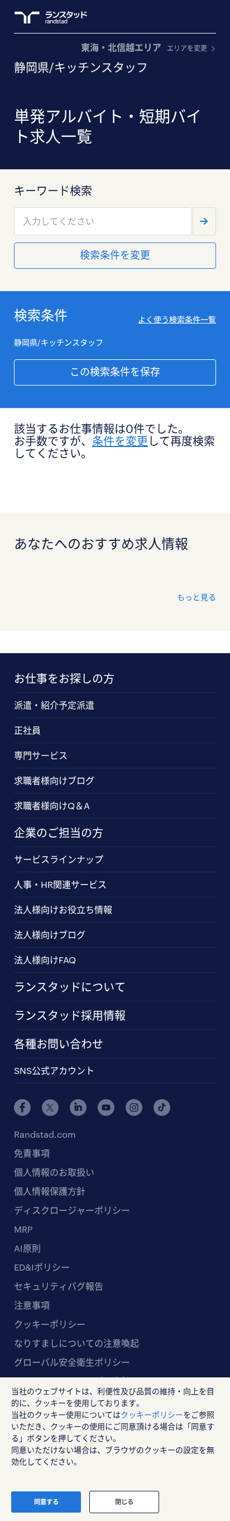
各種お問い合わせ (58, 1044)
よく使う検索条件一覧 (177, 319)
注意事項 (32, 1305)
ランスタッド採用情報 (70, 1015)
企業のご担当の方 (58, 832)
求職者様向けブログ (54, 780)
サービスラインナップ (58, 859)
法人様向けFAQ (45, 959)
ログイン (188, 17)
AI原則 (27, 1248)
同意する (46, 1501)
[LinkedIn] (78, 1107)
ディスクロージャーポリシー (72, 1210)
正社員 (27, 730)
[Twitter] (50, 1107)
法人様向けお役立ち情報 (63, 909)
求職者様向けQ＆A (52, 805)
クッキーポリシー (49, 1324)
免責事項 (32, 1153)
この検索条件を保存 (115, 371)
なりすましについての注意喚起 (76, 1343)
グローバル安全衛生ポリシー (72, 1362)
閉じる (124, 1501)
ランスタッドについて (70, 987)
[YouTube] (106, 1107)
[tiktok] (162, 1107)
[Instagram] (134, 1107)
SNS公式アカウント (54, 1070)
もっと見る (196, 597)
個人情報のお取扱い (54, 1172)
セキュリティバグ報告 (58, 1286)
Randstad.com (45, 1134)
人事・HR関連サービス (60, 884)
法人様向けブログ (49, 934)
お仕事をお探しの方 (64, 678)
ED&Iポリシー (42, 1267)
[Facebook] (22, 1107)
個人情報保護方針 (49, 1191)
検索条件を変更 (115, 255)
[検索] (204, 221)
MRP (23, 1229)
